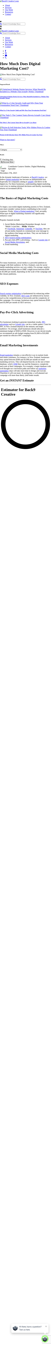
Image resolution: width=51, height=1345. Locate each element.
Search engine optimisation (10, 293)
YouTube (38, 229)
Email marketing (6, 355)
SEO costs (25, 296)
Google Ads (43, 240)
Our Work (9, 10)
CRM (15, 364)
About (7, 5)
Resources (9, 12)
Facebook (11, 229)
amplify (31, 182)
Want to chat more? (7, 140)
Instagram (20, 229)
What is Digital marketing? (24, 211)
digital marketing (12, 179)
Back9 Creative (38, 177)
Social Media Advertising (15, 242)
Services (8, 7)
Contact (8, 14)
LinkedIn (28, 229)
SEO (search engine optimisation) (18, 238)
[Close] (1, 77)
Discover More (7, 162)
